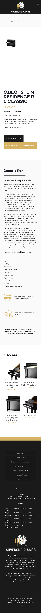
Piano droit (8, 281)
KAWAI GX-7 (29, 415)
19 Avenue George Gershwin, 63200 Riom (20, 498)
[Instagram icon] (22, 605)
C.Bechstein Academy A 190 (11, 385)
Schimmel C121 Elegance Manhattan (12, 417)
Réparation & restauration (20, 462)
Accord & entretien (20, 458)
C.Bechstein (8, 275)
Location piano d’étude (20, 471)
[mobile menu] (38, 4)
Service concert (20, 453)
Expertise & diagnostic (20, 466)
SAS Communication (28, 602)
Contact (20, 479)
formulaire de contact (19, 331)
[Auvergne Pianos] (20, 7)
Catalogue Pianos (20, 475)
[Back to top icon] (36, 608)
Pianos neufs (22, 20)
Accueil (6, 20)
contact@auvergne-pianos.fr (20, 496)
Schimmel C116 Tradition (29, 383)
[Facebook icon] (19, 605)
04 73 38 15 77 (29, 333)
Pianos (13, 20)
